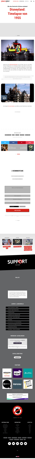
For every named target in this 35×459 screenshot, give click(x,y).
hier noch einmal (11, 106)
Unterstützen (14, 437)
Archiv (9, 437)
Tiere (29, 431)
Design (17, 428)
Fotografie (17, 429)
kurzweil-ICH (17, 430)
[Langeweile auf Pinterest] (25, 443)
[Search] (33, 1)
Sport (30, 428)
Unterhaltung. (16, 1)
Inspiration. (21, 1)
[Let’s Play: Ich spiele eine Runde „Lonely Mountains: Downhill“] (28, 245)
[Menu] (31, 1)
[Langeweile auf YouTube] (21, 443)
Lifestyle (29, 422)
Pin (21, 142)
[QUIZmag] (7, 384)
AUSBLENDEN (18, 35)
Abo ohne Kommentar (22, 206)
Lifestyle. (27, 1)
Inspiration (17, 422)
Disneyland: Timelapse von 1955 (17, 14)
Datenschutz (16, 439)
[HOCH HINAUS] (17, 450)
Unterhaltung (5, 422)
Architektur (17, 425)
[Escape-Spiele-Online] (28, 384)
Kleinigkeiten (5, 427)
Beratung (11, 439)
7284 (19, 417)
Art (17, 426)
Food (29, 424)
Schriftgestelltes (17, 431)
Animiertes (17, 424)
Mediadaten (24, 437)
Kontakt (19, 437)
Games (5, 430)
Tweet (5, 142)
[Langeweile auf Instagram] (17, 443)
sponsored (29, 437)
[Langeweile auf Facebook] (9, 443)
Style (29, 429)
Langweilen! (17, 357)
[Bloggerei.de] (17, 456)
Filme (5, 428)
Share (13, 142)
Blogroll (5, 437)
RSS (24, 439)
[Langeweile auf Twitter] (13, 443)
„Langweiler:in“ (23, 340)
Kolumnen (29, 425)
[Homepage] (6, 1)
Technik (30, 430)
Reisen (30, 427)
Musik (30, 426)
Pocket (30, 142)
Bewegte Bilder (17, 427)
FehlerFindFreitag (5, 425)
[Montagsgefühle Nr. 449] (7, 244)
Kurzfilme (5, 429)
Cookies (21, 439)
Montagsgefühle (5, 426)
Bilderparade (5, 424)
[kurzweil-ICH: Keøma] (17, 243)
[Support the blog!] (17, 262)
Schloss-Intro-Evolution (13, 64)
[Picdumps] (17, 384)
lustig (5, 431)
